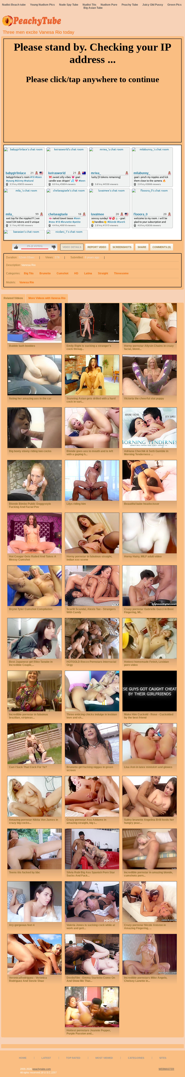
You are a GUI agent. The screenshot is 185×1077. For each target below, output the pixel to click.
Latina (88, 273)
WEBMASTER (166, 1069)
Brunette (45, 273)
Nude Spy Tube (68, 4)
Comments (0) (162, 247)
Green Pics (174, 4)
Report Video (97, 247)
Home (22, 1058)
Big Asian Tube (93, 7)
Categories (136, 1058)
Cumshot (62, 273)
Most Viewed (104, 1058)
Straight (103, 273)
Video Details (71, 247)
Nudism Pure (109, 4)
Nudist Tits (89, 4)
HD (76, 273)
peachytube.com (41, 1069)
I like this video (16, 247)
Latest (46, 1058)
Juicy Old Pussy (152, 4)
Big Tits (29, 273)
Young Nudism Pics (42, 4)
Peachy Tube (130, 4)
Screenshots (122, 247)
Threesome (121, 273)
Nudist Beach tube (14, 4)
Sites (162, 1058)
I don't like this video (53, 247)
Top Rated (73, 1058)
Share (142, 247)
